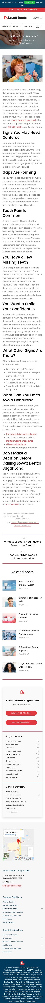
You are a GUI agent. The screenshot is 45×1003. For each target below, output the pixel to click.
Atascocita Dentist (31, 977)
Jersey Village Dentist (32, 987)
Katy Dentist (8, 989)
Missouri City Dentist (20, 991)
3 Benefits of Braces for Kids (30, 599)
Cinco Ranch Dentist (19, 982)
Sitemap (38, 972)
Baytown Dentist (11, 979)
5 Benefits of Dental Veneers (28, 616)
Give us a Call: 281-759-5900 (23, 9)
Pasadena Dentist (33, 994)
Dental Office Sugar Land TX (31, 975)
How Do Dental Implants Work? (26, 583)
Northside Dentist (18, 994)
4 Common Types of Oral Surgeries (29, 632)
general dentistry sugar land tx (28, 522)
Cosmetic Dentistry (20, 513)
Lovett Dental (17, 967)
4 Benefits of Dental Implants (28, 649)
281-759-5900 (15, 127)
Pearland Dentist (9, 996)
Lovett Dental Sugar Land (23, 120)
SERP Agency (16, 972)
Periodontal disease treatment (21, 434)
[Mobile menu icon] (41, 17)
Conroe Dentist (34, 982)
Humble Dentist (16, 987)
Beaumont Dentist (26, 979)
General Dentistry (17, 516)
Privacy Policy (28, 972)
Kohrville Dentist (20, 989)
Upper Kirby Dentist (18, 999)
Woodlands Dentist (28, 1001)
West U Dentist (14, 1001)
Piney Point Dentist (24, 996)
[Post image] (10, 586)
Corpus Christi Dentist (11, 984)
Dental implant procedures (19, 440)
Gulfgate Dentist (28, 984)
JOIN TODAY (30, 2)
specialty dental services (22, 525)
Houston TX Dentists (11, 975)
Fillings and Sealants (16, 444)
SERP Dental (34, 970)
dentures (14, 522)
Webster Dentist (33, 999)
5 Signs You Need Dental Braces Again (30, 665)
